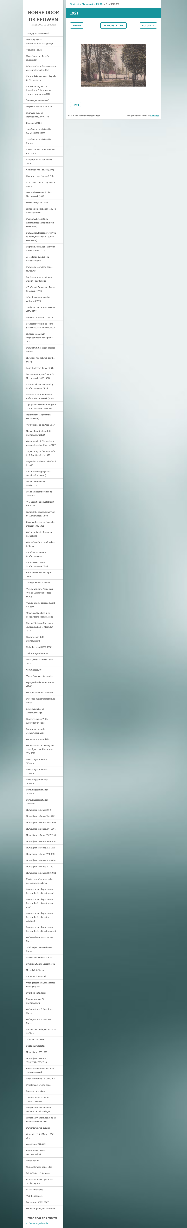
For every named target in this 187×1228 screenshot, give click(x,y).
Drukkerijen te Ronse (36, 992)
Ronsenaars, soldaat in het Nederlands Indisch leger (38, 1109)
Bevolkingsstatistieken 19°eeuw (37, 791)
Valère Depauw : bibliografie (39, 676)
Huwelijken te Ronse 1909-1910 (41, 841)
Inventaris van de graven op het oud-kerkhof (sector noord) (41, 929)
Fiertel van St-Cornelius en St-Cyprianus (40, 151)
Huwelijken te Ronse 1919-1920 (41, 860)
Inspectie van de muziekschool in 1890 (41, 463)
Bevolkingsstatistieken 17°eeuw (37, 771)
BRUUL (99, 4)
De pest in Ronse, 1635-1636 (39, 106)
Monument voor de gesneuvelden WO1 (35, 731)
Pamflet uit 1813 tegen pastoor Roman (40, 349)
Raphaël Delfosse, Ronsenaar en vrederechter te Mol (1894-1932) (40, 627)
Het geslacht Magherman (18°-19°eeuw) (38, 416)
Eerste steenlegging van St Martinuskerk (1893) (38, 473)
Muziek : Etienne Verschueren (40, 963)
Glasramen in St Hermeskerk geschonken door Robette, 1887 (41, 443)
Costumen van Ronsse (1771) (39, 176)
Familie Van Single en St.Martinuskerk (36, 554)
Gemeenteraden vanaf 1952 (39, 1166)
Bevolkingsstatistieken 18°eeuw (37, 781)
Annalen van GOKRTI (36, 1039)
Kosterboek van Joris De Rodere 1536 (37, 58)
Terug (75, 104)
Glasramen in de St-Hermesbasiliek (35, 1152)
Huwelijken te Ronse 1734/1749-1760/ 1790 (36, 1060)
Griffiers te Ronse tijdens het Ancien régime (39, 1181)
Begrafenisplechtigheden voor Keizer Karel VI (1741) (40, 248)
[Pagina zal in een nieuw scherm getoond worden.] (113, 65)
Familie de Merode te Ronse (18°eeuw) (39, 268)
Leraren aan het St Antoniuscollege (35, 710)
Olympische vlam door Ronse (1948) (40, 684)
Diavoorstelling (113, 25)
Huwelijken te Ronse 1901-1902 (41, 816)
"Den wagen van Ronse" (37, 100)
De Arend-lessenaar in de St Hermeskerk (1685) (39, 194)
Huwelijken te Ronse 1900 (38, 809)
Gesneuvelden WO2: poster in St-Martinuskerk (40, 1070)
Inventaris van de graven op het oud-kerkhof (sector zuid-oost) (40, 903)
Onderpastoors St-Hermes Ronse (38, 1021)
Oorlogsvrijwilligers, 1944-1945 (40, 1208)
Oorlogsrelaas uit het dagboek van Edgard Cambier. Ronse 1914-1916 (40, 749)
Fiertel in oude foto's (35, 1045)
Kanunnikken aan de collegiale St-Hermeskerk (41, 78)
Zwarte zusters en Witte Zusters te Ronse (37, 1099)
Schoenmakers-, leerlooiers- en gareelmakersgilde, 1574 (41, 68)
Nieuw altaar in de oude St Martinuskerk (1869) (38, 433)
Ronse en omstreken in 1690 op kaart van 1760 (41, 210)
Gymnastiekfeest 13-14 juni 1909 (39, 574)
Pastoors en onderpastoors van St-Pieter (41, 1031)
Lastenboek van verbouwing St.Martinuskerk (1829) (39, 386)
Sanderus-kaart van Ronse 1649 (39, 161)
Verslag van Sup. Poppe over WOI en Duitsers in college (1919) (39, 592)
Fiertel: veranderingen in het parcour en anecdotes (39, 881)
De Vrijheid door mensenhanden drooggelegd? (40, 41)
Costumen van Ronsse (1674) (40, 169)
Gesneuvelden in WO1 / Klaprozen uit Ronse (37, 721)
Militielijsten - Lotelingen (38, 1173)
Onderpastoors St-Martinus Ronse (39, 1011)
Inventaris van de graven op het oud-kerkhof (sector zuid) (40, 891)
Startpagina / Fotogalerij (38, 33)
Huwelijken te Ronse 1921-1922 (41, 866)
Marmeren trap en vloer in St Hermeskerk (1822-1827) (40, 376)
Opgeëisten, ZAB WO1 (36, 1144)
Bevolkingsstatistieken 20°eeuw (37, 801)
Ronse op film (32, 1160)
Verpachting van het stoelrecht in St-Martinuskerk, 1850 (41, 453)
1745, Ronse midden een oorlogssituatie (37, 258)
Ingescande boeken (35, 1091)
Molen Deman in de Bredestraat (35, 483)
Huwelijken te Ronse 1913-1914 (40, 854)
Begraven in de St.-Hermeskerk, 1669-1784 (37, 114)
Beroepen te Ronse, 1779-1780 (40, 317)
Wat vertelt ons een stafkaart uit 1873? (40, 503)
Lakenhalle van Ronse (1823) (39, 368)
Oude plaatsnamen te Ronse (39, 692)
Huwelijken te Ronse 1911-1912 (40, 847)
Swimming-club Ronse (37, 653)
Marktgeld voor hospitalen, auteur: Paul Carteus (39, 279)
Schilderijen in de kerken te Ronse (39, 949)
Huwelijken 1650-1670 (36, 1052)
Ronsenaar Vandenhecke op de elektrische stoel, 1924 (41, 1119)
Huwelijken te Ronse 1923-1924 (41, 872)
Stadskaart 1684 (34, 123)
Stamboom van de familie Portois (38, 141)
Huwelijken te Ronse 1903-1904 (41, 822)
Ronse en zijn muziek (36, 976)
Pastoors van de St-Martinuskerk (35, 1001)
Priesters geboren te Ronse (38, 1084)
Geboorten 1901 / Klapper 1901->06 (40, 1136)
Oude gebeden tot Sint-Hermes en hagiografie (40, 984)
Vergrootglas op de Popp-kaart (40, 424)
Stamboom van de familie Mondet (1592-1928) (38, 131)
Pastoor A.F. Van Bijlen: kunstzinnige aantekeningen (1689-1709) (40, 222)
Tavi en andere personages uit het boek (40, 604)
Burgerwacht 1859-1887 (37, 1202)
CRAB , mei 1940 (33, 669)
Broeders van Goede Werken (39, 957)
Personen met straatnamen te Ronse (40, 700)
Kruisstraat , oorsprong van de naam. (40, 184)
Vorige (76, 25)
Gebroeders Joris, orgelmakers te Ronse (40, 544)
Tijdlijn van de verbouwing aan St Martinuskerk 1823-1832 (41, 406)
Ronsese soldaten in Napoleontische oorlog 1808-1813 (39, 337)
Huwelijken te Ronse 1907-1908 (41, 835)
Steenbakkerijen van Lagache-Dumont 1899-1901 (40, 524)
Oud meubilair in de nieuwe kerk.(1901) (39, 534)
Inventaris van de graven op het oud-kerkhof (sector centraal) (39, 917)
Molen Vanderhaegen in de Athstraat (39, 493)
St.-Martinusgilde (34, 1189)
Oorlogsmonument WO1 (37, 739)
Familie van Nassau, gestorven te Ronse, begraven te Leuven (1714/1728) (41, 236)
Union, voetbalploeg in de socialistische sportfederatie (39, 615)
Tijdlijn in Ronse (34, 49)
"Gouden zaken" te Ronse (38, 582)
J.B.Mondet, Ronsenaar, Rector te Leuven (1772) (40, 289)
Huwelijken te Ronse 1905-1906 (41, 828)
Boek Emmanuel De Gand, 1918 (41, 1078)
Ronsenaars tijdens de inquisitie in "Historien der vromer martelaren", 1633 (38, 90)
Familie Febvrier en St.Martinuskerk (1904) (37, 564)
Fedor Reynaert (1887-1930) (39, 647)
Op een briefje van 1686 (37, 202)
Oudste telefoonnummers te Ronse (39, 939)
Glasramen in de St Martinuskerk (35, 639)
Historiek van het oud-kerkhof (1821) (40, 359)
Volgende (148, 25)
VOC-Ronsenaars (34, 1195)
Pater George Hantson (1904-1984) (39, 661)
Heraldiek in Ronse (35, 970)
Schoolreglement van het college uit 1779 (38, 299)
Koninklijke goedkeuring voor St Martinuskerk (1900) (40, 513)
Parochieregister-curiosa (38, 1127)
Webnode (154, 115)
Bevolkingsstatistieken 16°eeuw (37, 761)
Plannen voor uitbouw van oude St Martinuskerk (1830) (39, 396)
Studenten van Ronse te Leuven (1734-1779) (41, 309)
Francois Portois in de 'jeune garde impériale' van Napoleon (40, 325)
